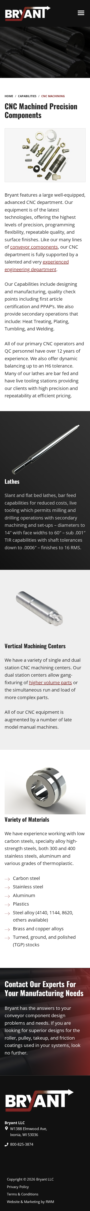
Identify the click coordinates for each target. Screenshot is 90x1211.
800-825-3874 (21, 1144)
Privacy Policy (18, 1186)
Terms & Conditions (22, 1194)
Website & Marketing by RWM (30, 1201)
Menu (81, 13)
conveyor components (34, 247)
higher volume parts (50, 682)
